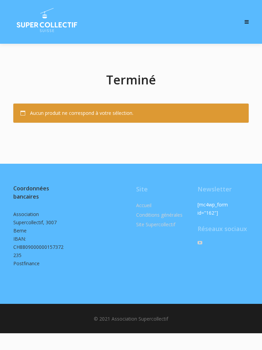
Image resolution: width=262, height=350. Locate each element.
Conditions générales (159, 215)
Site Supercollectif (155, 224)
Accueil (143, 205)
